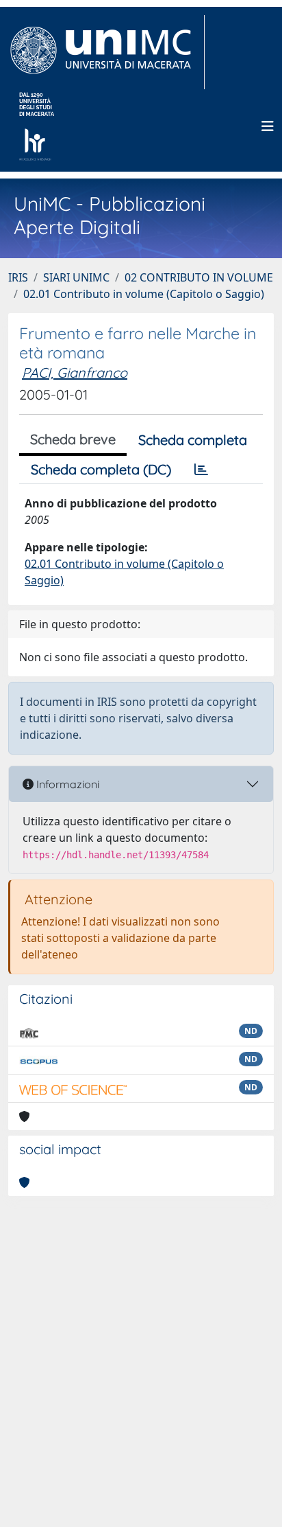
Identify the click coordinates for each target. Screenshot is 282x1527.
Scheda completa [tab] (192, 439)
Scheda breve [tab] (73, 439)
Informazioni (66, 784)
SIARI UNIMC (76, 277)
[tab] (201, 469)
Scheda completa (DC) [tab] (101, 469)
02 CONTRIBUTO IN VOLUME (199, 277)
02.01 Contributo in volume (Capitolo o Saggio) (143, 293)
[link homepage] (106, 52)
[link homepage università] (36, 126)
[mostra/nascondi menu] (267, 126)
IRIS (18, 277)
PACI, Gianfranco (74, 372)
